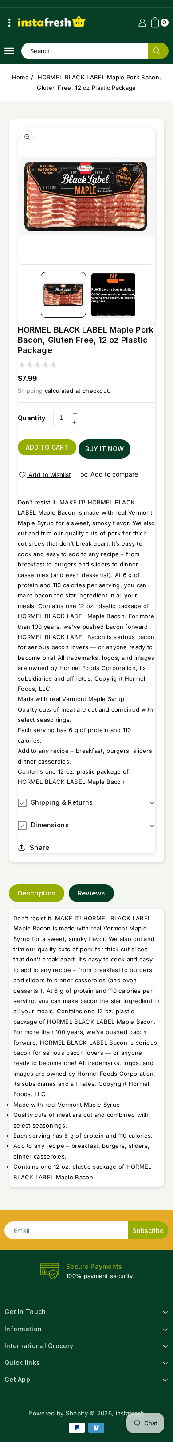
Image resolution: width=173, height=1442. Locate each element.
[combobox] (94, 51)
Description (36, 893)
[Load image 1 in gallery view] (63, 294)
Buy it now (104, 449)
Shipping (30, 390)
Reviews (91, 893)
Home (20, 77)
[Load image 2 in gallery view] (113, 294)
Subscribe (148, 1230)
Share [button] (40, 847)
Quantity (31, 418)
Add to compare (114, 474)
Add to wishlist (49, 474)
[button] (9, 22)
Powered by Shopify (57, 1413)
